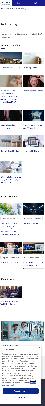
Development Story (9, 345)
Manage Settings (20, 397)
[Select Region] (35, 3)
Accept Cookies (20, 391)
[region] (20, 375)
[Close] (39, 347)
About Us (9, 9)
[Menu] (42, 3)
